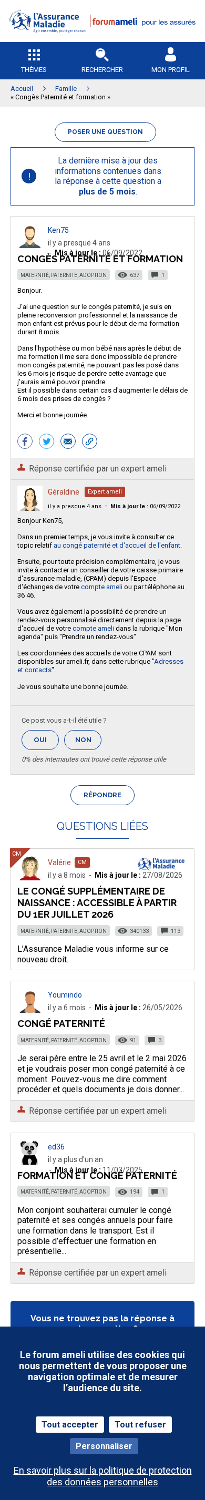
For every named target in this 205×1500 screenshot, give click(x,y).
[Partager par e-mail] (68, 442)
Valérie (59, 862)
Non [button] (88, 743)
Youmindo (65, 995)
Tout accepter (70, 1425)
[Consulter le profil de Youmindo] (30, 1010)
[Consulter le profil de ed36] (30, 1162)
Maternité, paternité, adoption (63, 275)
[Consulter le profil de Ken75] (30, 245)
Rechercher (102, 70)
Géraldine (63, 492)
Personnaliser (104, 1446)
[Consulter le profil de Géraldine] (30, 508)
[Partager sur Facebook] (25, 442)
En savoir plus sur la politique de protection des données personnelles (103, 1476)
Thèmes (34, 70)
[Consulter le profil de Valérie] (30, 877)
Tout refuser (140, 1425)
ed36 (56, 1147)
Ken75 (58, 230)
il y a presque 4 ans (74, 506)
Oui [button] (46, 740)
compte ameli (101, 587)
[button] (102, 39)
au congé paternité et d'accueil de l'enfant (117, 545)
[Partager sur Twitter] (46, 442)
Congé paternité (61, 1023)
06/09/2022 (145, 506)
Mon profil (170, 70)
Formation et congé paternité (97, 1175)
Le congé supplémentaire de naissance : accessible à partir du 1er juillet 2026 (97, 903)
